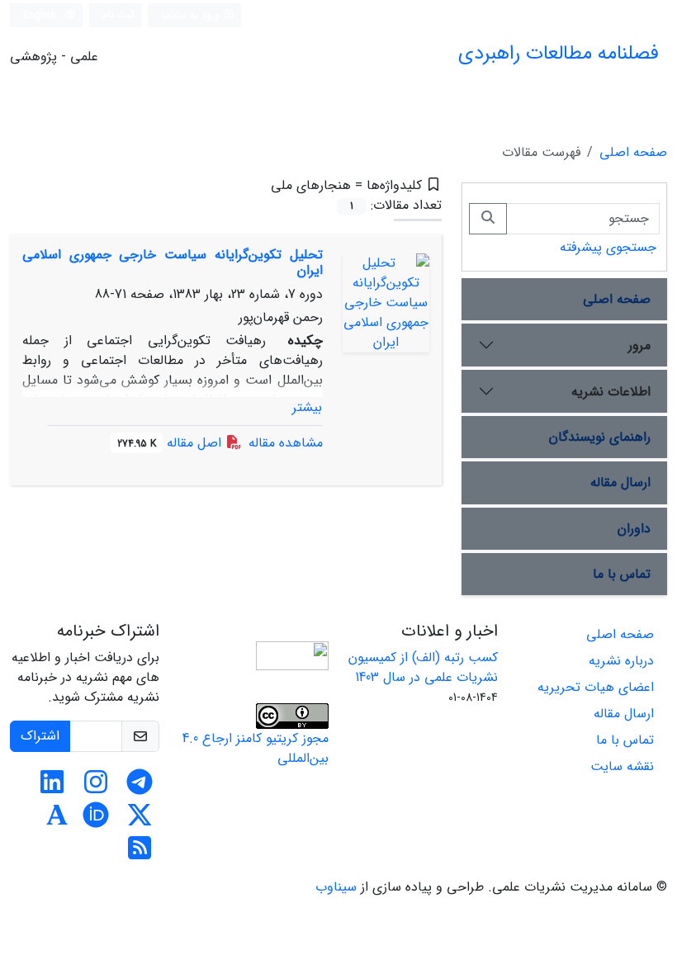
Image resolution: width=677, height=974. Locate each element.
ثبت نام (118, 14)
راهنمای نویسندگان (600, 437)
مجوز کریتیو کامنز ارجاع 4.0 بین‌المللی (255, 748)
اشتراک (40, 736)
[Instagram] (96, 788)
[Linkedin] (52, 788)
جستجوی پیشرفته (608, 247)
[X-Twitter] (139, 821)
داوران (634, 528)
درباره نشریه (621, 660)
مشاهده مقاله (286, 443)
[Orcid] (96, 821)
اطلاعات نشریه (611, 391)
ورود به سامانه (192, 15)
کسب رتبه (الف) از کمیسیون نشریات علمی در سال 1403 (423, 667)
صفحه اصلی (633, 152)
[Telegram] (139, 788)
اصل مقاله (171, 443)
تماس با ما (622, 574)
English (41, 15)
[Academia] (57, 821)
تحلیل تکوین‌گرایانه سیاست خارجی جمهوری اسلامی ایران (172, 262)
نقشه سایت (622, 766)
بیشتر (307, 407)
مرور (639, 345)
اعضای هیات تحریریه (595, 687)
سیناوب (336, 887)
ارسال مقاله (620, 482)
